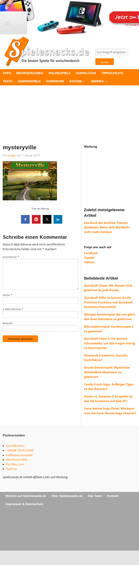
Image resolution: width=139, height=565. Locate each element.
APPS (7, 73)
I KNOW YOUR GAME (20, 450)
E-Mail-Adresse (13, 309)
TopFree (11, 469)
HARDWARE (55, 81)
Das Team (95, 496)
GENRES (97, 81)
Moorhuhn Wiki (16, 460)
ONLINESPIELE (60, 73)
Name (7, 295)
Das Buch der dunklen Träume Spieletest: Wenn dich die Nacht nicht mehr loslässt (107, 227)
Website (7, 323)
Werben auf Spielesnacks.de (25, 496)
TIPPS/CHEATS (112, 73)
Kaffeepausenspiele (19, 455)
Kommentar (11, 257)
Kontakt (112, 496)
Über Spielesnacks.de (66, 496)
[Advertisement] (69, 118)
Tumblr (89, 258)
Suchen (105, 62)
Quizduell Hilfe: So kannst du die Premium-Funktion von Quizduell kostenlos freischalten (108, 302)
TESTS (7, 81)
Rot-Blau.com (15, 464)
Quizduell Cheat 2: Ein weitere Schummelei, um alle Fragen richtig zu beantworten (109, 343)
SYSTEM (76, 81)
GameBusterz (15, 446)
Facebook (91, 253)
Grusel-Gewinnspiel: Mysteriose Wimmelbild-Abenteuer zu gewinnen (107, 372)
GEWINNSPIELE (29, 81)
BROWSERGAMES (29, 73)
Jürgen (12, 155)
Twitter (89, 262)
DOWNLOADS (86, 73)
